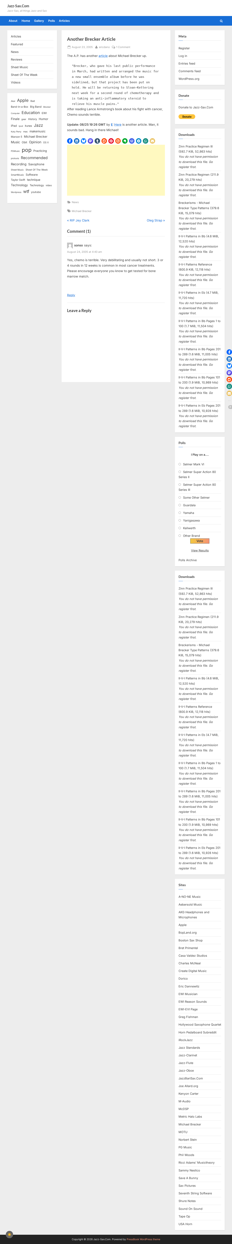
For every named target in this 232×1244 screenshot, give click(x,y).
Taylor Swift (18, 179)
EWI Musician (188, 994)
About (13, 21)
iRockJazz (186, 1040)
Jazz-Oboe (186, 1070)
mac (25, 131)
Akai (13, 101)
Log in (183, 56)
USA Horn (185, 1224)
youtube (36, 191)
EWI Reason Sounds (193, 1001)
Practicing (40, 151)
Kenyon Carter (188, 1093)
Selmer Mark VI (193, 464)
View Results (200, 550)
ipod (21, 126)
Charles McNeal (190, 963)
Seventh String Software (195, 1193)
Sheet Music (19, 67)
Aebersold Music (190, 904)
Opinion (35, 142)
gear (23, 119)
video (49, 185)
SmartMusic (17, 174)
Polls (51, 21)
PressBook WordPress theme (143, 1239)
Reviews (16, 59)
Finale (15, 119)
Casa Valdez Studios (193, 955)
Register (184, 48)
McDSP (184, 1109)
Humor (43, 119)
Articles (64, 21)
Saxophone (36, 164)
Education (31, 112)
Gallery (39, 21)
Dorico (183, 978)
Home (26, 21)
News (75, 202)
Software (32, 174)
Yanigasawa (191, 520)
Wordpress (16, 192)
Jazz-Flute (186, 1063)
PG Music (185, 1147)
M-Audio (184, 1101)
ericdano (104, 47)
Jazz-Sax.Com (18, 6)
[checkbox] (9, 1234)
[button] (69, 141)
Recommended (34, 157)
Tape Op (184, 1216)
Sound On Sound (190, 1209)
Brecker (47, 107)
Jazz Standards (189, 1047)
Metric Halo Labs (190, 1116)
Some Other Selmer (196, 497)
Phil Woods (186, 1155)
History (32, 119)
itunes (28, 125)
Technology (19, 185)
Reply (71, 295)
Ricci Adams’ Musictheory (197, 1162)
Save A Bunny (188, 1178)
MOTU (183, 1132)
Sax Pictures (187, 1185)
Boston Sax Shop (191, 940)
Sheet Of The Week (24, 75)
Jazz (38, 125)
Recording (18, 164)
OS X (46, 142)
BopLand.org (188, 932)
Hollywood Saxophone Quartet (200, 1024)
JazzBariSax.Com (191, 1078)
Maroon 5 (16, 136)
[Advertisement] (116, 170)
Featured (17, 44)
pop (27, 150)
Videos (15, 82)
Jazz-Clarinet (188, 1055)
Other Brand (191, 536)
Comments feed (190, 71)
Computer (15, 113)
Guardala (189, 505)
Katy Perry (16, 131)
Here (117, 124)
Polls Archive (188, 560)
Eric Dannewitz (189, 986)
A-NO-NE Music (190, 896)
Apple (23, 100)
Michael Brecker (82, 211)
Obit (24, 142)
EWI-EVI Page (188, 1009)
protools (15, 158)
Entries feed (187, 63)
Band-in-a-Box (19, 106)
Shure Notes (187, 1201)
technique (33, 179)
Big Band (36, 106)
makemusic (37, 131)
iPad (14, 125)
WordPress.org (189, 79)
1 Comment (123, 47)
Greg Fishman (188, 1017)
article (103, 56)
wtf (26, 191)
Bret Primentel (188, 948)
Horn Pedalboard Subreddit (197, 1032)
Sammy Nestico (189, 1170)
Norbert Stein (188, 1139)
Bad (32, 100)
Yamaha (188, 513)
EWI (44, 113)
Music (15, 142)
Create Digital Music (193, 971)
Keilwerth (189, 528)
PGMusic (15, 151)
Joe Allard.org (188, 1086)
